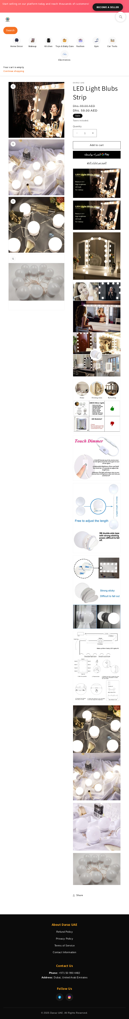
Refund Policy (64, 931)
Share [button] (79, 895)
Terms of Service (64, 945)
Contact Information (64, 952)
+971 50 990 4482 (69, 972)
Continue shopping (13, 71)
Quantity (77, 126)
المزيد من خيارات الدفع (96, 163)
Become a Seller (108, 7)
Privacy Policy (64, 938)
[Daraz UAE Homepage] (7, 22)
